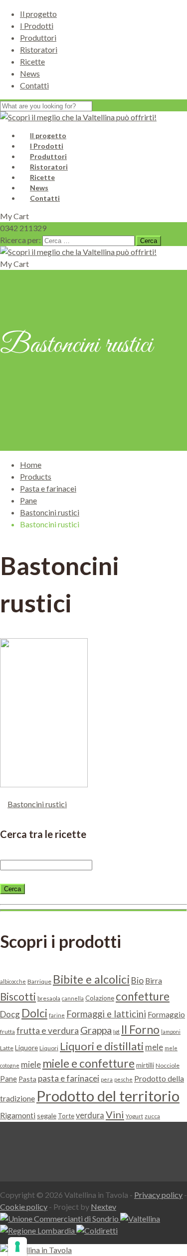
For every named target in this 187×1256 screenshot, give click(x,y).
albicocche (13, 981)
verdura (90, 1115)
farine (57, 1015)
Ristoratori (38, 49)
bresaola (48, 998)
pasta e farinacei (68, 1078)
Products (35, 476)
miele (31, 1064)
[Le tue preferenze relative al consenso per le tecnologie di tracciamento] (17, 1246)
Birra (153, 980)
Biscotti (18, 997)
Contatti (34, 85)
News (30, 73)
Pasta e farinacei (48, 488)
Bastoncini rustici (49, 512)
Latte (6, 1048)
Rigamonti (17, 1115)
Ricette (32, 61)
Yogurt (134, 1116)
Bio (137, 980)
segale (46, 1115)
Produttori (38, 37)
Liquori (48, 1048)
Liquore (26, 1047)
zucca (152, 1116)
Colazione (99, 998)
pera (107, 1079)
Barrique (39, 981)
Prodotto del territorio (108, 1095)
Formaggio (166, 1014)
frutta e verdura (47, 1030)
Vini (115, 1114)
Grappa (96, 1030)
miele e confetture (88, 1063)
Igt (116, 1031)
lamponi (171, 1031)
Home (30, 464)
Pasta (27, 1079)
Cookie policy (23, 1206)
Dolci (34, 1013)
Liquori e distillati (102, 1046)
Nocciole (168, 1065)
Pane (28, 500)
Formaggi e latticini (106, 1013)
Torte (66, 1116)
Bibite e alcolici (91, 979)
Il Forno (140, 1029)
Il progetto (38, 13)
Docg (10, 1014)
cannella (73, 998)
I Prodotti (36, 25)
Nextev (103, 1206)
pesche (123, 1079)
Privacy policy (158, 1194)
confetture (143, 996)
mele (154, 1047)
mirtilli (145, 1065)
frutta (7, 1031)
